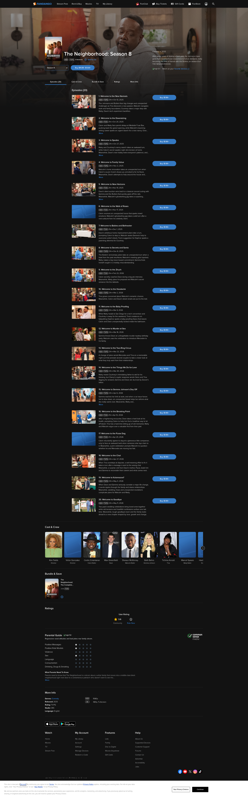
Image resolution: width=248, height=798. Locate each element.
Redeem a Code (81, 755)
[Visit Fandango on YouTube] (185, 771)
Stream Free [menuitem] (62, 4)
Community (117, 623)
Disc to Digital (110, 747)
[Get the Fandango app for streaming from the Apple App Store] (52, 723)
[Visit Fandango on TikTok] (200, 771)
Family (107, 743)
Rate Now (131, 623)
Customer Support (142, 747)
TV (46, 747)
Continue (200, 789)
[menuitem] (177, 4)
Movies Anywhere (112, 751)
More (101, 133)
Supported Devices (142, 743)
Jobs (137, 767)
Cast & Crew (77, 82)
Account (78, 743)
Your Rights (38, 787)
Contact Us (139, 755)
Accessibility (140, 763)
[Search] (213, 4)
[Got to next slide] (202, 548)
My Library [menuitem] (107, 4)
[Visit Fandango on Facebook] (180, 771)
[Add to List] (62, 597)
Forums (138, 751)
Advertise (139, 759)
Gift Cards (109, 755)
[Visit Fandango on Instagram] (195, 771)
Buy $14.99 (85, 68)
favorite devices (180, 69)
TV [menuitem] (97, 4)
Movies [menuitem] (89, 4)
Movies (48, 743)
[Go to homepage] (42, 4)
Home (47, 739)
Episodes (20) (55, 82)
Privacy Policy (88, 784)
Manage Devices (81, 751)
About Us (139, 739)
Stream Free (50, 751)
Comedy (55, 699)
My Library (79, 739)
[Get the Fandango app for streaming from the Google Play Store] (68, 723)
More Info (134, 82)
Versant (23, 784)
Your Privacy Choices (181, 789)
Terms (51, 784)
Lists (107, 739)
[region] (124, 789)
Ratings (117, 82)
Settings (78, 747)
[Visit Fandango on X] (190, 771)
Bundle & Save (98, 82)
